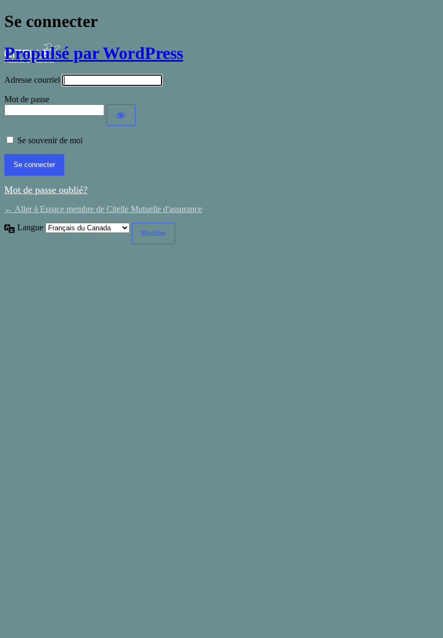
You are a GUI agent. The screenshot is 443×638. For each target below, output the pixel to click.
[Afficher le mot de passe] (121, 115)
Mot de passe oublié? (46, 189)
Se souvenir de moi (50, 140)
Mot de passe (26, 99)
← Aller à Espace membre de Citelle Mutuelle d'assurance (103, 209)
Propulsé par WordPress (93, 53)
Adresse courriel (32, 79)
